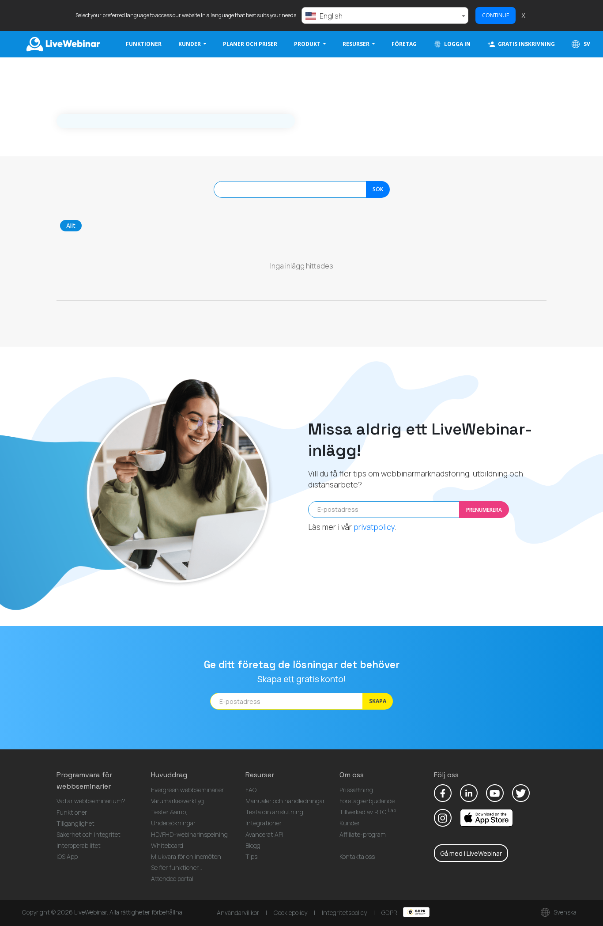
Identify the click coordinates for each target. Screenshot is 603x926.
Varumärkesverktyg (177, 801)
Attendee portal (172, 878)
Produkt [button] (308, 44)
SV (586, 44)
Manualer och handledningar (285, 801)
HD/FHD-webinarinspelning (189, 834)
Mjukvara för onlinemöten (186, 856)
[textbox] (385, 16)
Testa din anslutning (274, 812)
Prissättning (356, 790)
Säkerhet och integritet (89, 834)
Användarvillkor (238, 912)
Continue (495, 15)
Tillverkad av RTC (367, 812)
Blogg (252, 845)
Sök (378, 189)
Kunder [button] (190, 44)
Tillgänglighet (75, 823)
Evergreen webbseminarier (187, 790)
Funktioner (144, 44)
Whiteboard (167, 845)
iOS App (67, 856)
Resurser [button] (357, 44)
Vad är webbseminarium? (91, 801)
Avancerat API (264, 834)
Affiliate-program (362, 834)
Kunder (349, 823)
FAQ (250, 790)
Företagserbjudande (367, 801)
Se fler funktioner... (176, 867)
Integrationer (263, 823)
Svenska (564, 912)
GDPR (390, 912)
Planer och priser (250, 44)
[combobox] (385, 15)
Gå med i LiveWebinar (471, 853)
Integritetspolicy (344, 912)
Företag (404, 44)
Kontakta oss (357, 856)
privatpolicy (374, 527)
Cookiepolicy (290, 912)
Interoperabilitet (79, 845)
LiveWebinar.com (62, 44)
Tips (251, 856)
